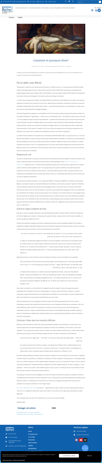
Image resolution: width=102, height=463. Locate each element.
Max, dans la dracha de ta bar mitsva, (27, 388)
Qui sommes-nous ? (23, 8)
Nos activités (38, 8)
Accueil (17, 8)
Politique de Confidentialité (19, 460)
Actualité (47, 66)
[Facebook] (76, 440)
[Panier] (92, 10)
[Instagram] (85, 440)
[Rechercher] (100, 2)
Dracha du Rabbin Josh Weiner (55, 66)
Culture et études (45, 8)
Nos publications (58, 8)
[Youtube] (81, 440)
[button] (52, 408)
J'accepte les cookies (69, 455)
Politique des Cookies (7, 460)
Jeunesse (52, 8)
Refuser (89, 455)
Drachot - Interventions (66, 66)
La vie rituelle (31, 8)
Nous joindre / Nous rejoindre (68, 8)
